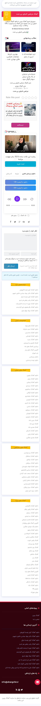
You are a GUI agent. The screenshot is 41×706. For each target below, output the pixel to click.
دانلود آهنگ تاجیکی (32, 431)
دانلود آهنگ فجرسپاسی (31, 484)
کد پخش (9, 174)
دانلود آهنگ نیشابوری (31, 389)
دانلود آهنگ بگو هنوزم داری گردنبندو (27, 307)
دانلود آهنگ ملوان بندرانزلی (30, 477)
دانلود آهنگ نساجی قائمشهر (29, 470)
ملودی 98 (35, 589)
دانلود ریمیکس (33, 357)
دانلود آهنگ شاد (33, 585)
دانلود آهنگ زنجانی (32, 382)
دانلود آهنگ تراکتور (32, 460)
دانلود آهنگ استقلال (32, 456)
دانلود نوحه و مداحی (32, 360)
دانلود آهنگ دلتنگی (32, 582)
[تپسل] (6, 132)
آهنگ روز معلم (33, 551)
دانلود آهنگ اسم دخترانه (30, 329)
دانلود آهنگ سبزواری (32, 410)
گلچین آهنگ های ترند (31, 572)
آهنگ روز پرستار (33, 544)
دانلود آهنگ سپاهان (32, 463)
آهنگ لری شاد (33, 424)
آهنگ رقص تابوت (32, 540)
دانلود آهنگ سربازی (32, 513)
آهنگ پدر (35, 558)
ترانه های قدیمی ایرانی (31, 568)
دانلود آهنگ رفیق (33, 530)
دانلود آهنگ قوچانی (32, 413)
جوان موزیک (34, 592)
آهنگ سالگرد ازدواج (32, 565)
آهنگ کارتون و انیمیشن (31, 343)
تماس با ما (36, 619)
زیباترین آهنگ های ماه (31, 346)
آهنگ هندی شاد (33, 427)
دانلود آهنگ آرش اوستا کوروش (29, 290)
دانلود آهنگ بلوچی (32, 375)
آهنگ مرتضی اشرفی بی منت (27, 14)
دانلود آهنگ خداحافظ (31, 578)
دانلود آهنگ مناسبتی (31, 333)
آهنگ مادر (35, 561)
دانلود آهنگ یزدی (33, 379)
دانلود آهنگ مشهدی (32, 417)
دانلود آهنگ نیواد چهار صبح (30, 311)
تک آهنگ (23, 215)
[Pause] (7, 151)
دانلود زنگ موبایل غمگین (30, 527)
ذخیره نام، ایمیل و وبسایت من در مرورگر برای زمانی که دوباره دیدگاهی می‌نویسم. (20, 259)
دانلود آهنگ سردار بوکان (31, 487)
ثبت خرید (20, 164)
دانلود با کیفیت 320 (20, 188)
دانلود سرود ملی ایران (31, 491)
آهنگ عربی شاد (33, 420)
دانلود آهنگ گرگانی (32, 393)
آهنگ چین (23, 22)
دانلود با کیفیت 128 (20, 182)
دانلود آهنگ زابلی (33, 434)
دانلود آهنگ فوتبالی (32, 336)
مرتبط (17, 174)
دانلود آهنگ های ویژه (31, 326)
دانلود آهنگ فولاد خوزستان (30, 467)
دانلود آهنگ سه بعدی (31, 516)
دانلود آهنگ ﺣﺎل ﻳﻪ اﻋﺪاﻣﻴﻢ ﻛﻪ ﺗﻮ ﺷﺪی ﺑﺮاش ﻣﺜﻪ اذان (22, 668)
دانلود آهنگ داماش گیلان (30, 480)
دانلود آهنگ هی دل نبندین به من (28, 660)
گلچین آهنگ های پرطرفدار (30, 523)
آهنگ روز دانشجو (33, 547)
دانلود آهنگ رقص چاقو (31, 509)
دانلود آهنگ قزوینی (32, 400)
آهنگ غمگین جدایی (32, 537)
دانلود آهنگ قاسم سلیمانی (30, 520)
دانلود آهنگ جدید (32, 340)
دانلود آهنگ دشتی (32, 407)
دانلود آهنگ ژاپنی (32, 575)
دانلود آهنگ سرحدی (32, 386)
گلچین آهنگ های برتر (31, 350)
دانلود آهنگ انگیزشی (31, 506)
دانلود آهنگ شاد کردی (31, 403)
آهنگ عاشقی (34, 554)
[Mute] (10, 151)
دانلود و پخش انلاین (28, 174)
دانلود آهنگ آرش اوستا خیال (29, 297)
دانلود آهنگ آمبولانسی (31, 534)
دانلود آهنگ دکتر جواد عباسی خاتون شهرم (25, 293)
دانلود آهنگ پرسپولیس (31, 453)
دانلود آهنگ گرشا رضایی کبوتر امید (28, 664)
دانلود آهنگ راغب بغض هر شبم (28, 300)
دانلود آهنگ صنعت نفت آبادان (29, 473)
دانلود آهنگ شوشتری (31, 396)
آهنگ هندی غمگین (32, 438)
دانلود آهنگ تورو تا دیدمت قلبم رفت (27, 304)
